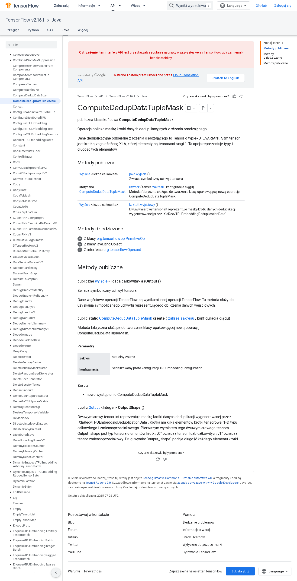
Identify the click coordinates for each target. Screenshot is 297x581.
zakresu (158, 187)
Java (56, 20)
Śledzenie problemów (198, 522)
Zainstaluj (61, 5)
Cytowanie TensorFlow (199, 552)
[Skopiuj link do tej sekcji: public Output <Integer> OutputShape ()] (150, 407)
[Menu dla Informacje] (100, 5)
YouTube (74, 552)
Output (94, 407)
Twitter (73, 544)
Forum (72, 530)
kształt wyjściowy (142, 204)
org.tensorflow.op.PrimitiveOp (121, 238)
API (113, 5)
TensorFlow (85, 96)
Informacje (86, 5)
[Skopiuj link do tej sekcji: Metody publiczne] (120, 163)
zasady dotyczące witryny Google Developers (208, 482)
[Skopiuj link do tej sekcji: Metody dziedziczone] (127, 229)
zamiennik (235, 52)
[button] (30, 54)
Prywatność (93, 571)
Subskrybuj (240, 571)
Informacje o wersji (196, 530)
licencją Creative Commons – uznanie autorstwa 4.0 (177, 478)
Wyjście (84, 174)
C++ (50, 30)
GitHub (261, 5)
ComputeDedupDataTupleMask (102, 192)
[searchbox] (31, 44)
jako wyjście (138, 174)
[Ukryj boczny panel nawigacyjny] (56, 572)
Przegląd (12, 30)
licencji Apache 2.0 (98, 482)
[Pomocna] (234, 96)
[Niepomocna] (241, 96)
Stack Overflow (194, 537)
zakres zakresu (181, 318)
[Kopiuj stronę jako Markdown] (203, 108)
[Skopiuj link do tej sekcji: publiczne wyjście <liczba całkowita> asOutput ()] (166, 281)
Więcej (136, 5)
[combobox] (190, 5)
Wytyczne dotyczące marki (202, 544)
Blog (71, 522)
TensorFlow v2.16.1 (25, 20)
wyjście (101, 281)
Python (33, 30)
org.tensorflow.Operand (122, 250)
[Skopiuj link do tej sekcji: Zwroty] (93, 385)
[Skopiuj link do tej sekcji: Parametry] (98, 346)
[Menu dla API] (121, 5)
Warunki (74, 571)
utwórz (134, 187)
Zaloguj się (282, 5)
